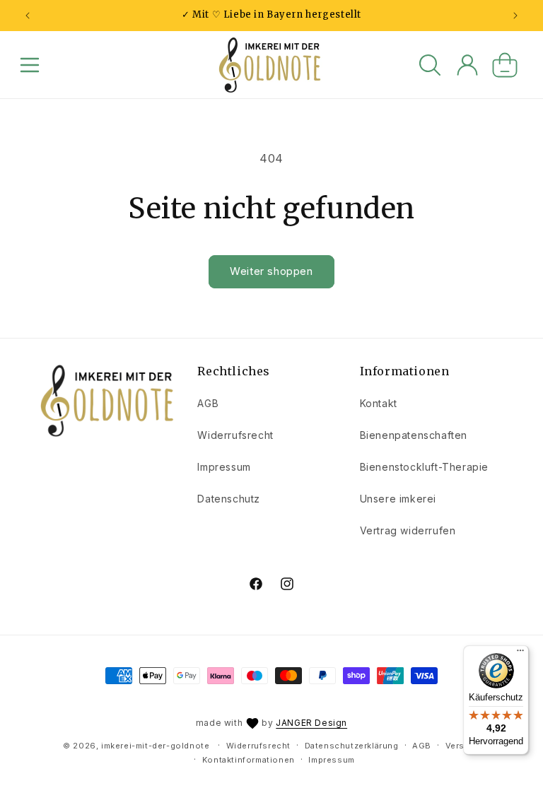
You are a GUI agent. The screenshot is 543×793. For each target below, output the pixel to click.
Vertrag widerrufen (408, 530)
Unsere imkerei (398, 499)
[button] (29, 65)
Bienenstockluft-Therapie (424, 467)
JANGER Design (311, 722)
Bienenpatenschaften (413, 435)
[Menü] (520, 653)
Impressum (223, 467)
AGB (207, 403)
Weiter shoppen (271, 271)
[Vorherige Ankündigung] (27, 15)
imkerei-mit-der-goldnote (155, 746)
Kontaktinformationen (248, 760)
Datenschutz (228, 499)
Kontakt (378, 403)
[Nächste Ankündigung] (515, 15)
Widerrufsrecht (235, 435)
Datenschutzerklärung (352, 746)
